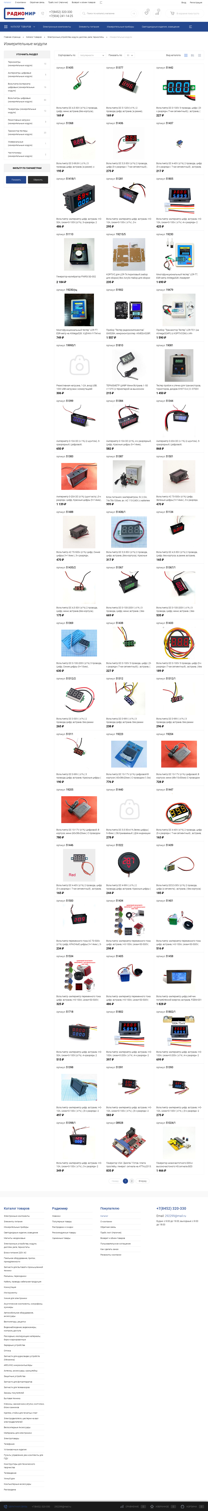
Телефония (9, 1444)
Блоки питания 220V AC (15, 1252)
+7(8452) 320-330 (41, 1506)
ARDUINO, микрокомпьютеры (18, 1365)
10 (45, 64)
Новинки (56, 1216)
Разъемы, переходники (15, 1276)
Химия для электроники (15, 1298)
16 (45, 87)
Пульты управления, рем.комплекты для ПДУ (23, 1457)
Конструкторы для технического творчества (19, 1466)
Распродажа (10, 1489)
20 (45, 132)
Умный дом (9, 1478)
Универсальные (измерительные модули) (20, 143)
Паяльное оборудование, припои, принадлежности (19, 1260)
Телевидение (10, 1473)
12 (45, 111)
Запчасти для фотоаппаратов (18, 1382)
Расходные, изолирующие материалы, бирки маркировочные (22, 1338)
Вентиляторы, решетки (15, 1321)
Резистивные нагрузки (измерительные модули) (20, 122)
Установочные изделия (15, 1449)
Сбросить (38, 179)
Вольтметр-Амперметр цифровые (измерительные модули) (21, 87)
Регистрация (196, 2)
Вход (184, 2)
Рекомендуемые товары (64, 1232)
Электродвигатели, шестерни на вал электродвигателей (21, 1420)
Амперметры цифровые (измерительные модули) (20, 75)
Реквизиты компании (110, 1255)
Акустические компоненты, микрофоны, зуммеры (23, 1305)
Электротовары (11, 1438)
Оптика (7, 1350)
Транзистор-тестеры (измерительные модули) (20, 132)
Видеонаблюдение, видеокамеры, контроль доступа (20, 1329)
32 (45, 100)
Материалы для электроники (18, 1433)
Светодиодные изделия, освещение (21, 1232)
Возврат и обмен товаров (83, 2)
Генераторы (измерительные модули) (22, 111)
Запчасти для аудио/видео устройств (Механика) (22, 1358)
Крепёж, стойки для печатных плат (20, 1413)
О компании (20, 2)
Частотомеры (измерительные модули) (20, 154)
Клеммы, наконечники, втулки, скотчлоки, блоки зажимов (24, 1406)
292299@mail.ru (175, 1216)
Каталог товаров (21, 26)
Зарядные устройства (14, 1345)
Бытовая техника (12, 1398)
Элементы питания (13, 1221)
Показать (16, 179)
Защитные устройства (14, 1376)
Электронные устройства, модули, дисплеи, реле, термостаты (20, 1245)
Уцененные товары (61, 1238)
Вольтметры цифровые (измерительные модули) (20, 100)
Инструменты (10, 1292)
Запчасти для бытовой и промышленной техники (23, 1269)
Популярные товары (62, 1221)
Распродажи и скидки (62, 1227)
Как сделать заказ (109, 1249)
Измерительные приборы (16, 1227)
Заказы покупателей (14, 1393)
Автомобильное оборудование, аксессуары (18, 1314)
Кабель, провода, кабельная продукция (22, 1281)
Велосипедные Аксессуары (17, 1427)
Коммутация (10, 1287)
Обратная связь (37, 2)
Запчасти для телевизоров (17, 1387)
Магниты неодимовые (14, 1238)
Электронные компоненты (17, 1216)
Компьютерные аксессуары (17, 1484)
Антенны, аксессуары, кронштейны (21, 1370)
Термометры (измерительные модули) (20, 64)
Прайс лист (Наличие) (58, 2)
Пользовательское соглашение (115, 1243)
